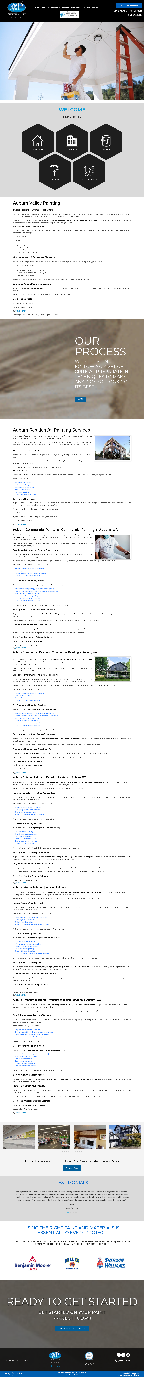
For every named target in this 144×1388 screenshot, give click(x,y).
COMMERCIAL (72, 149)
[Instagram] (123, 1355)
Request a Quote (72, 1168)
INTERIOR (55, 179)
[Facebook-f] (119, 1355)
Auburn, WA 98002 (10, 1375)
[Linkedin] (128, 1355)
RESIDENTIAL (38, 149)
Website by (130, 1373)
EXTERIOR (106, 149)
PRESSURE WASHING (89, 179)
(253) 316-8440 (135, 15)
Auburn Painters (55, 1366)
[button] (3, 1137)
